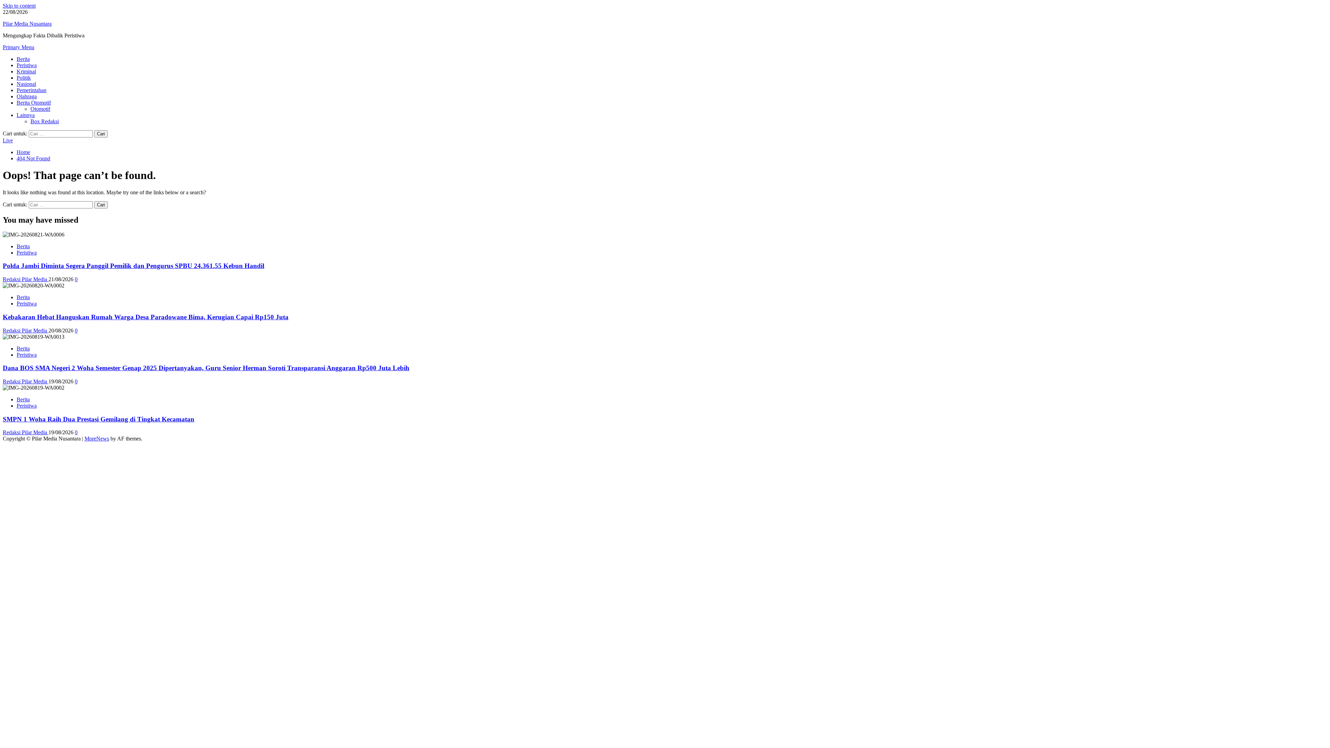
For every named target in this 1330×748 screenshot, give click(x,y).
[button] (18, 47)
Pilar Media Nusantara (27, 24)
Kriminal (26, 71)
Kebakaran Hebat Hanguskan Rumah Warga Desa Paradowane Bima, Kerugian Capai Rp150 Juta (146, 317)
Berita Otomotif (34, 103)
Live (8, 140)
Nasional (26, 84)
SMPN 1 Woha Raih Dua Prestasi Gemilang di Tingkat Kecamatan (98, 419)
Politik (24, 78)
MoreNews (97, 439)
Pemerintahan (31, 90)
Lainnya (26, 115)
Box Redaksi (44, 121)
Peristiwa (27, 65)
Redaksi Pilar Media (25, 279)
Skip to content (19, 6)
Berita (23, 59)
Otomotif (40, 109)
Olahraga (27, 96)
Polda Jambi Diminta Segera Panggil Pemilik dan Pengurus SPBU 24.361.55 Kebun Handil (133, 265)
